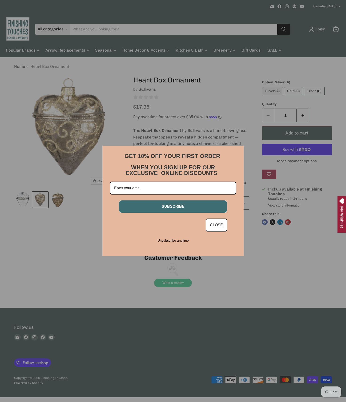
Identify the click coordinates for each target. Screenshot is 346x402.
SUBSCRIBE (173, 206)
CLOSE (216, 225)
